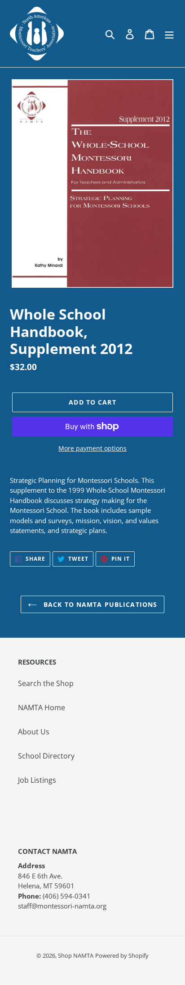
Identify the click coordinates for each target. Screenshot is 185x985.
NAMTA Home (41, 707)
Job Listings (37, 780)
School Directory (46, 756)
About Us (33, 732)
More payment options (92, 448)
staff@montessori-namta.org (62, 905)
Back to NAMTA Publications (99, 604)
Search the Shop (46, 683)
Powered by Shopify (122, 955)
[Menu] (169, 33)
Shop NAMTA (75, 955)
